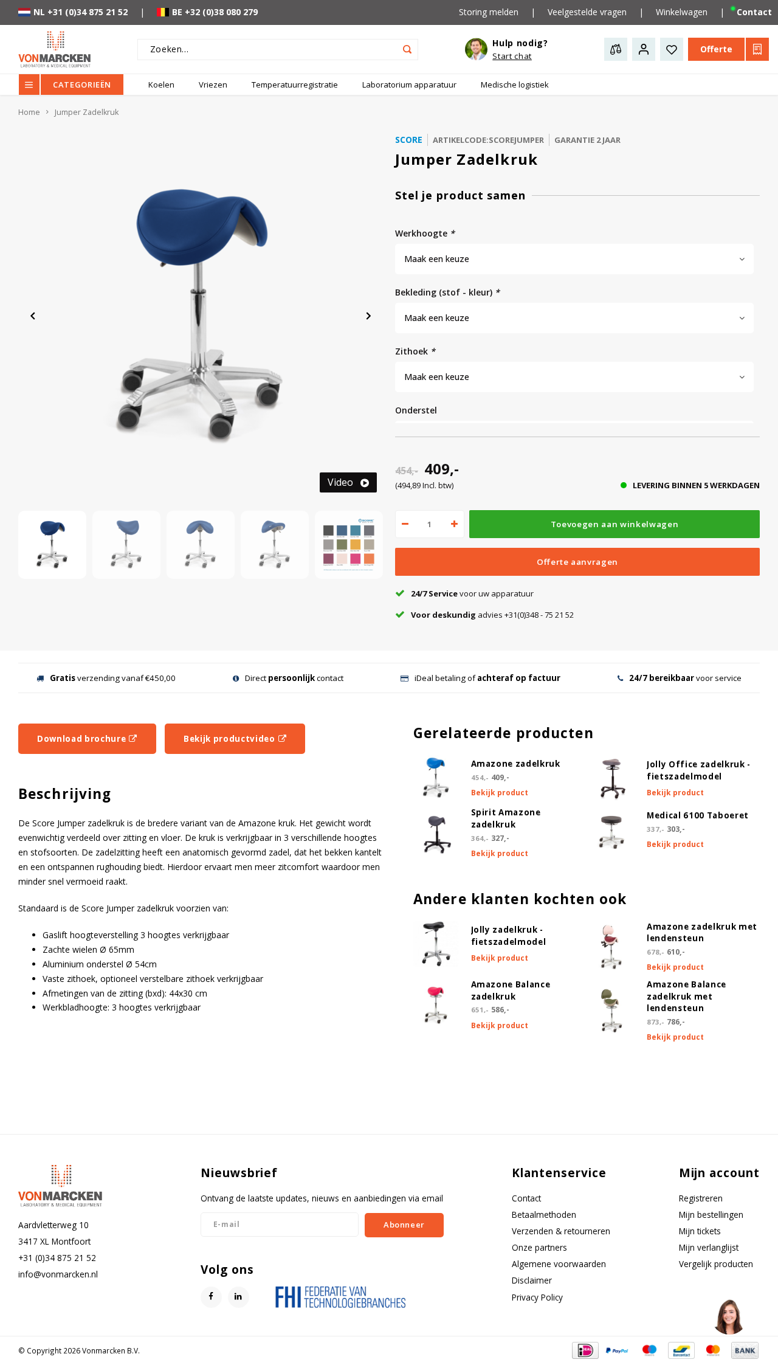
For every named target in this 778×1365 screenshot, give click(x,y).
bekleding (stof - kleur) (447, 292)
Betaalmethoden (544, 1214)
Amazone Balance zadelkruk (511, 990)
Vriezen (213, 84)
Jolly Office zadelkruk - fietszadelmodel (699, 770)
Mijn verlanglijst (708, 1247)
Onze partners (539, 1247)
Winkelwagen (681, 12)
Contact (526, 1198)
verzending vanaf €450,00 (113, 677)
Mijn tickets (700, 1231)
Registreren (701, 1198)
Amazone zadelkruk (515, 763)
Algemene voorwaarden (559, 1264)
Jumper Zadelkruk (87, 112)
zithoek (415, 351)
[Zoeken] (407, 49)
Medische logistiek (515, 84)
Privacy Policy (537, 1297)
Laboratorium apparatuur (409, 84)
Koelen (161, 84)
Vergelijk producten (716, 1264)
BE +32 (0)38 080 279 (215, 12)
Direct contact (294, 677)
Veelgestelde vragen (587, 12)
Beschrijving (64, 793)
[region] (729, 1316)
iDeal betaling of (487, 677)
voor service (685, 677)
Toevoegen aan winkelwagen (615, 524)
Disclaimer (532, 1280)
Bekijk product (499, 792)
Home (29, 112)
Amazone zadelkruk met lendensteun (702, 932)
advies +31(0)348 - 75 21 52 (492, 614)
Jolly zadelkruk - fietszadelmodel (508, 935)
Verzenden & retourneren (561, 1231)
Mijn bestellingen (711, 1214)
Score (408, 139)
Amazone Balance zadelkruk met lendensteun (686, 996)
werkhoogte (425, 233)
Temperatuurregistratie (295, 84)
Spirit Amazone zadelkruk (506, 818)
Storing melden (488, 12)
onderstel (416, 410)
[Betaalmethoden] (584, 1349)
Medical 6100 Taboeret (698, 815)
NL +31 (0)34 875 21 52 (80, 12)
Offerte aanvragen (577, 561)
